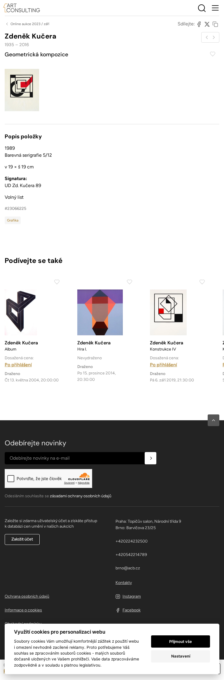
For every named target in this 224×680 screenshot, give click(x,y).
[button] (213, 420)
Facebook (132, 610)
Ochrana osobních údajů (27, 596)
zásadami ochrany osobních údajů (80, 496)
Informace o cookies (23, 610)
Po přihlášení (18, 364)
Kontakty (124, 582)
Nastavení (180, 656)
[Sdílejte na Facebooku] (199, 23)
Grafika (12, 220)
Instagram (132, 596)
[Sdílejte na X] (207, 23)
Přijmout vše (180, 641)
